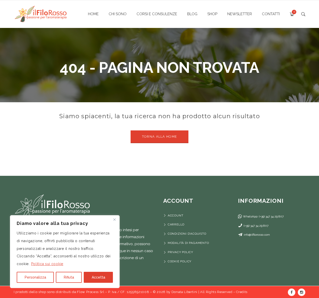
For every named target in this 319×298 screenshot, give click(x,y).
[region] (65, 251)
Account (175, 215)
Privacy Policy (180, 252)
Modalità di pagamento (189, 243)
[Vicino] (114, 219)
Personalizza (35, 277)
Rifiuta (69, 277)
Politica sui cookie (47, 264)
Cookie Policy (179, 261)
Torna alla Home (159, 136)
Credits (241, 292)
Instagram (301, 292)
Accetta (98, 277)
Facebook (291, 292)
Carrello (176, 224)
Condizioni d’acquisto (187, 233)
